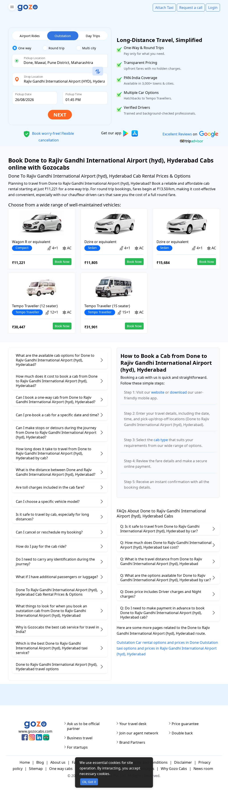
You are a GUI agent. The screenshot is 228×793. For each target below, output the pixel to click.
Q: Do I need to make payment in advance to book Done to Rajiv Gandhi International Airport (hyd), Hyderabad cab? (162, 613)
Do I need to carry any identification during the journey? (55, 561)
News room (203, 768)
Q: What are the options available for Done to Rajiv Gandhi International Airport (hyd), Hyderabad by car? (165, 578)
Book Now (62, 262)
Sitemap (36, 768)
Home (25, 762)
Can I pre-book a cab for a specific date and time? (57, 414)
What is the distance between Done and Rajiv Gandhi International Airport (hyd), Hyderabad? (55, 472)
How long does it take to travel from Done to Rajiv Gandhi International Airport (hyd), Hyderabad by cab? (53, 453)
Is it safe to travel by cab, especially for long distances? (52, 516)
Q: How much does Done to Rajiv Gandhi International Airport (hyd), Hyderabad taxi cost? (166, 545)
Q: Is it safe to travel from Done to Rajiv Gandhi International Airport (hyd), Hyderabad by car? (160, 528)
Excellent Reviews (177, 134)
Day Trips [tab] (93, 36)
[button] (11, 8)
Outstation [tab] (63, 36)
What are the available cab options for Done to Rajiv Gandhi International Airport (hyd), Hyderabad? (55, 360)
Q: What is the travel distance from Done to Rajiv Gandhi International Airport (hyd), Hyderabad (161, 561)
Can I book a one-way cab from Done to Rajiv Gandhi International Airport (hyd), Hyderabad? (55, 399)
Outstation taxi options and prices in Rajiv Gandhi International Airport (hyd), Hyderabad (167, 648)
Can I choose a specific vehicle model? (47, 501)
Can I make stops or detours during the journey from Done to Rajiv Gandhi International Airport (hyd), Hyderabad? (56, 432)
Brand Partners (132, 742)
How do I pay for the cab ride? (41, 546)
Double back (182, 733)
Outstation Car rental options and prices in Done (158, 642)
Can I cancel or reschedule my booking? (49, 532)
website (157, 392)
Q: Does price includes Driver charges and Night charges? (160, 594)
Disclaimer (183, 762)
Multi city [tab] (89, 48)
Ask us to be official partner (83, 726)
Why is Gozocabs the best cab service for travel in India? (57, 629)
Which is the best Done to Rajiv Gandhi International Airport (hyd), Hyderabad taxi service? (52, 648)
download (178, 392)
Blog (40, 762)
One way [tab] (24, 48)
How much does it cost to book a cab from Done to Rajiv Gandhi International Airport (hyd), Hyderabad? (57, 381)
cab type (161, 439)
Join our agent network (138, 733)
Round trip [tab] (57, 48)
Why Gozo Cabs (174, 768)
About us (57, 762)
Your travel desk (133, 723)
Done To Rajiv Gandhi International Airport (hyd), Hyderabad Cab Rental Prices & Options (57, 592)
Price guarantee (185, 723)
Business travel (79, 738)
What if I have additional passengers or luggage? (57, 576)
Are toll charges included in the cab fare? (50, 487)
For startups (77, 747)
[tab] (27, 48)
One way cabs (61, 768)
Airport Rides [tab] (30, 36)
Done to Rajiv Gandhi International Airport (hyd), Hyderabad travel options (56, 667)
